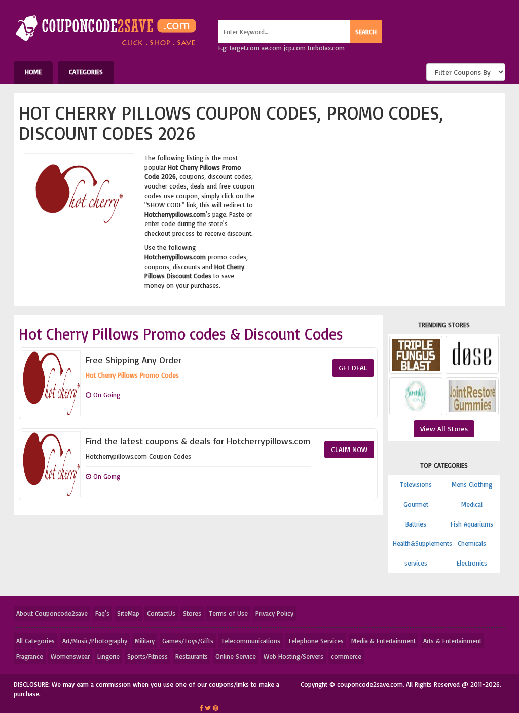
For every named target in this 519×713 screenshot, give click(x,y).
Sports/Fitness (147, 656)
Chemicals (472, 543)
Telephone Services (316, 640)
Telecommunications (250, 640)
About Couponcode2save (52, 613)
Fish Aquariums (472, 524)
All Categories (35, 640)
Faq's (102, 613)
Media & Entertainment (383, 640)
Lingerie (108, 656)
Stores (192, 613)
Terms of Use (228, 613)
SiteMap (128, 613)
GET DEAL (353, 367)
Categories (86, 72)
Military (145, 640)
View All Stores (444, 428)
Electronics (472, 563)
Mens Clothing (472, 484)
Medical (472, 504)
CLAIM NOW (349, 449)
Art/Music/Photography (94, 640)
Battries (415, 524)
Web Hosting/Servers (293, 656)
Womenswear (70, 656)
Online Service (235, 656)
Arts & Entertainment (452, 640)
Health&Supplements (422, 543)
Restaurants (191, 656)
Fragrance (29, 656)
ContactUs (161, 613)
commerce (346, 656)
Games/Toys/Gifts (187, 640)
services (415, 563)
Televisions (416, 484)
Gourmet (415, 504)
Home (33, 72)
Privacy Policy (274, 613)
